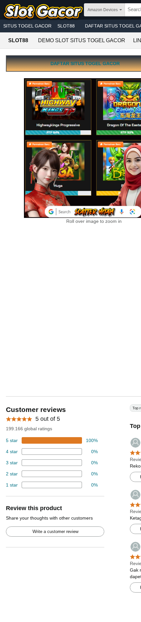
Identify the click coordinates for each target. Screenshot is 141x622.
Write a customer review (55, 531)
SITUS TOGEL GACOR (27, 25)
